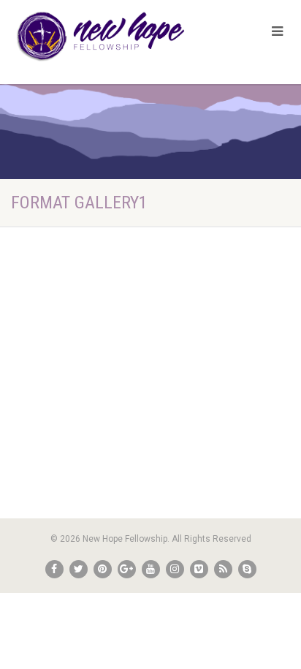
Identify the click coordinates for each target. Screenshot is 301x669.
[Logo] (100, 36)
